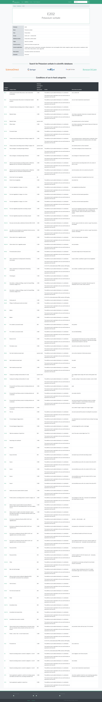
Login (22, 1)
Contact (33, 700)
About (28, 700)
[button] (70, 2)
